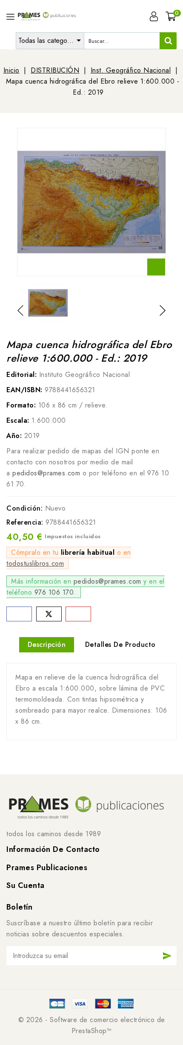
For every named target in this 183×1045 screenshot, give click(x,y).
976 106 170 (54, 592)
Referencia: (24, 522)
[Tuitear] (49, 614)
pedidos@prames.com (46, 473)
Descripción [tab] (47, 644)
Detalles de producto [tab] (120, 644)
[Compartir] (19, 614)
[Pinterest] (78, 614)
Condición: (24, 508)
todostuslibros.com (35, 563)
